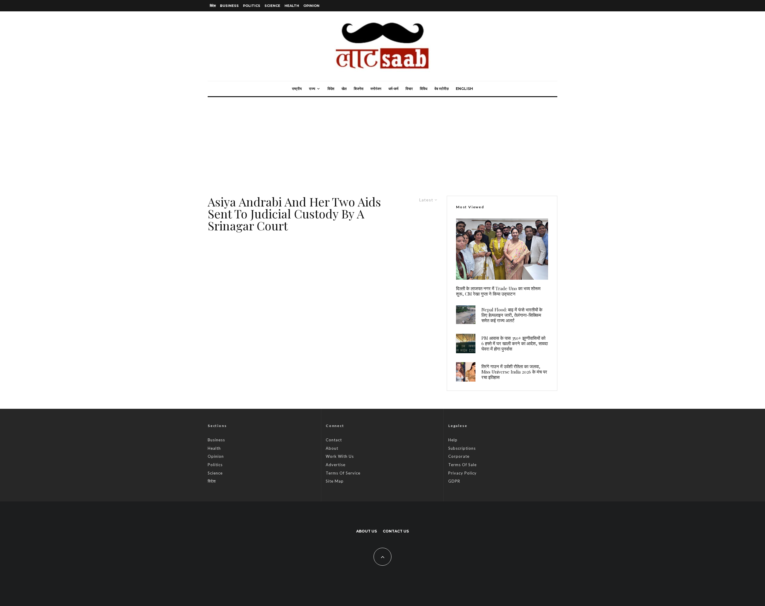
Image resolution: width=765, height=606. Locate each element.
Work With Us (340, 456)
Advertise (335, 464)
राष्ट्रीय (297, 88)
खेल (344, 88)
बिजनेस (358, 88)
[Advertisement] (382, 142)
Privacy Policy (462, 473)
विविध (423, 88)
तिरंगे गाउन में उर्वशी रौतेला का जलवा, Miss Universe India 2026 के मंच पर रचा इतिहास (514, 372)
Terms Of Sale (462, 464)
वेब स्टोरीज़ (441, 88)
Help (453, 439)
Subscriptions (462, 448)
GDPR (454, 481)
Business (229, 6)
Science (272, 6)
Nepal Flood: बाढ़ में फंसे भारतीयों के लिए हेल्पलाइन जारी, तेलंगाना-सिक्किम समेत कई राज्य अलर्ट (511, 315)
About (332, 448)
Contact (334, 439)
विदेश (213, 6)
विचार (409, 88)
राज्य (312, 88)
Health (291, 6)
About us (366, 531)
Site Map (335, 481)
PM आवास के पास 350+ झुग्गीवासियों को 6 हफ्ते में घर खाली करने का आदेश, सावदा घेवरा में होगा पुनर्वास (514, 343)
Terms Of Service (343, 473)
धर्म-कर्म (393, 88)
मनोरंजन (376, 88)
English (464, 88)
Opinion (311, 6)
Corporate (458, 456)
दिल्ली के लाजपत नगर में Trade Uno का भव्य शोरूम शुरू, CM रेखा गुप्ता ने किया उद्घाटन (498, 291)
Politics (251, 6)
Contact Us (396, 531)
